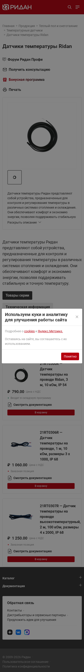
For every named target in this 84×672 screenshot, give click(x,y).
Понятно (70, 356)
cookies (29, 331)
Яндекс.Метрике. (50, 331)
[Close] (77, 317)
